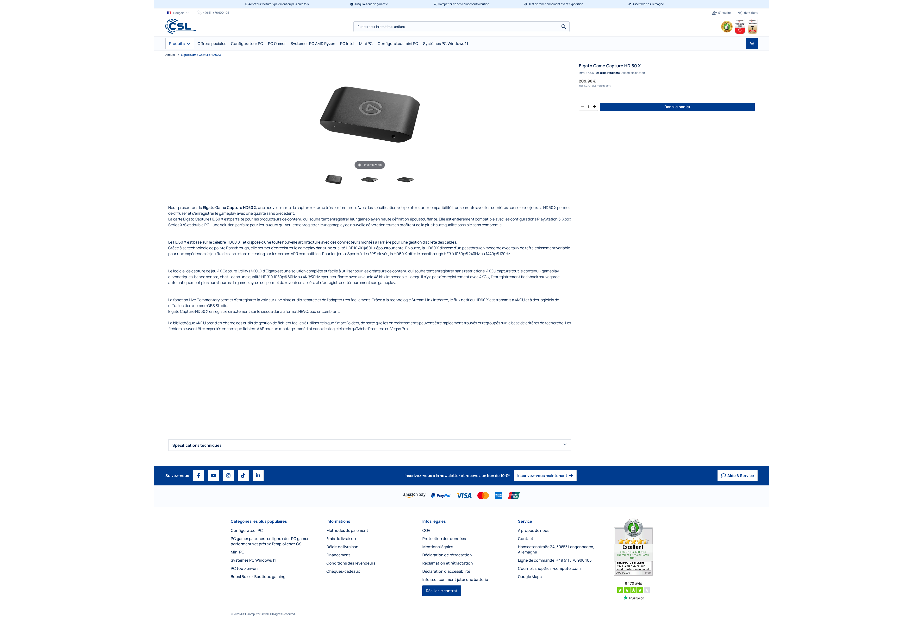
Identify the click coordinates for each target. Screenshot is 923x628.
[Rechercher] (563, 26)
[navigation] (178, 13)
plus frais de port (601, 85)
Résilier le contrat (441, 590)
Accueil (170, 55)
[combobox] (461, 26)
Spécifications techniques (197, 445)
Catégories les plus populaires (259, 521)
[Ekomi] (653, 547)
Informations (338, 521)
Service (525, 521)
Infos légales (434, 521)
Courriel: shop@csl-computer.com (549, 568)
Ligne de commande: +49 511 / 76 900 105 (555, 560)
